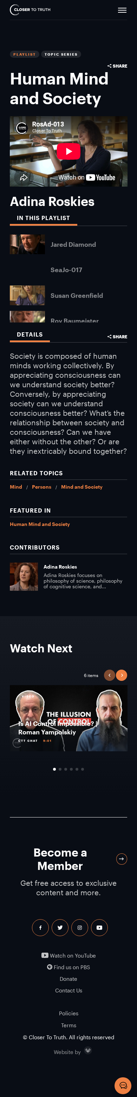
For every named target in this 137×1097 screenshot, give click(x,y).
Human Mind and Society (40, 524)
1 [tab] (54, 769)
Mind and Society (82, 487)
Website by (82, 1050)
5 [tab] (77, 769)
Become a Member (60, 859)
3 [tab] (65, 769)
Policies (68, 1013)
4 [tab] (71, 769)
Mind (16, 487)
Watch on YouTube (72, 956)
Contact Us (68, 990)
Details (30, 334)
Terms (68, 1025)
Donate (68, 979)
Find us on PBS (71, 967)
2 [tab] (60, 769)
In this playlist (43, 217)
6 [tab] (82, 769)
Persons (41, 487)
